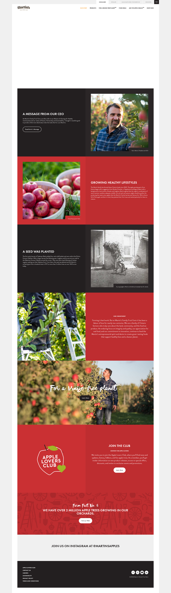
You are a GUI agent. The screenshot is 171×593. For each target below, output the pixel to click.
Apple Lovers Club (29, 567)
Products (93, 8)
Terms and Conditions (31, 581)
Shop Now (150, 8)
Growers (148, 2)
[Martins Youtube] (142, 572)
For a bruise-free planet (107, 8)
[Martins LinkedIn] (146, 572)
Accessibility (27, 575)
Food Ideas (122, 8)
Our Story (83, 8)
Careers (25, 573)
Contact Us (27, 570)
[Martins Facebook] (133, 572)
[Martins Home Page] (23, 8)
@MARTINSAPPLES (106, 546)
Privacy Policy (28, 578)
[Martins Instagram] (137, 572)
